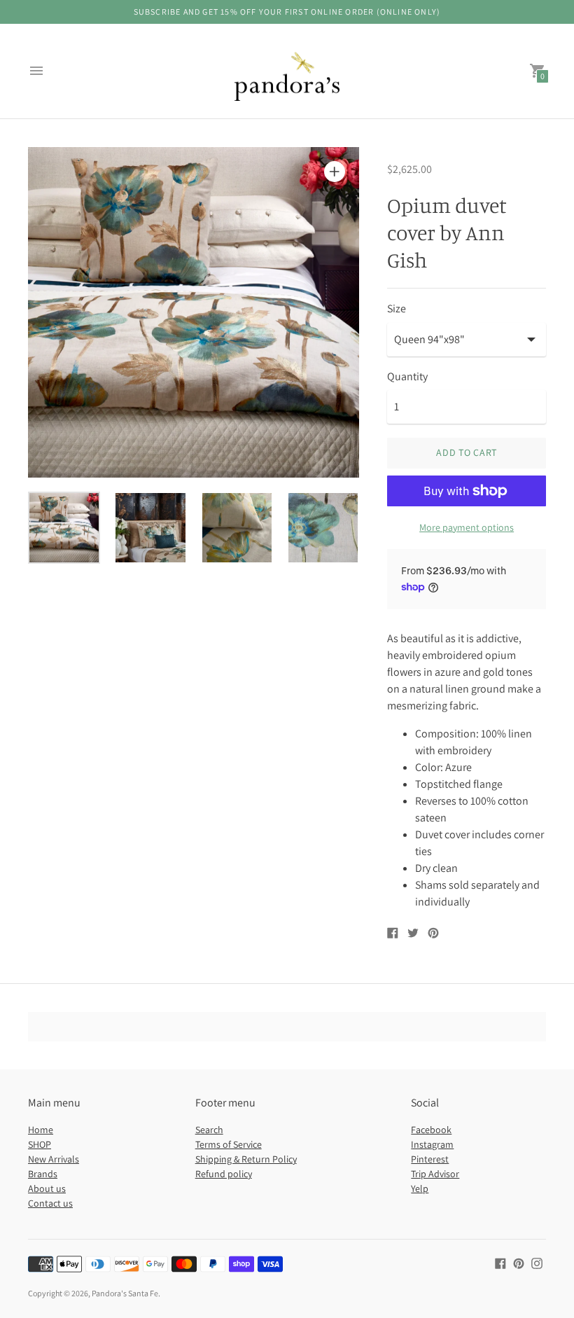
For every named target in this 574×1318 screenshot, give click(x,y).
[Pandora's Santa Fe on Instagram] (536, 1262)
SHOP (39, 1144)
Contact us (50, 1203)
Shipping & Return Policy (246, 1159)
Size (396, 309)
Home (40, 1129)
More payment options (466, 527)
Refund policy (223, 1173)
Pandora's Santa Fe (125, 1293)
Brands (42, 1173)
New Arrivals (53, 1159)
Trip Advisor (435, 1173)
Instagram (432, 1144)
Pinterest (430, 1159)
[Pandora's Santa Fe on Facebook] (500, 1262)
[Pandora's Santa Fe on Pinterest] (518, 1262)
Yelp (419, 1188)
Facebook (431, 1129)
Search (209, 1129)
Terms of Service (228, 1144)
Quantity (407, 376)
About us (47, 1188)
